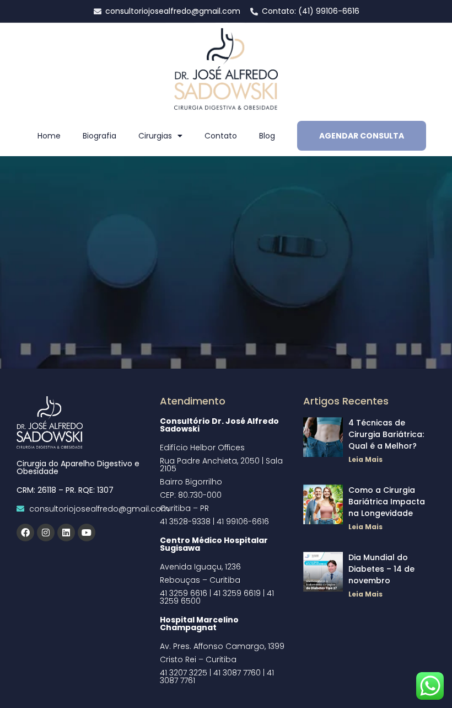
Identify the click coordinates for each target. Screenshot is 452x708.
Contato (221, 135)
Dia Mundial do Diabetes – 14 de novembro (381, 569)
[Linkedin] (66, 532)
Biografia (99, 135)
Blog (267, 135)
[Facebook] (25, 532)
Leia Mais (365, 459)
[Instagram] (46, 532)
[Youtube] (86, 532)
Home (49, 135)
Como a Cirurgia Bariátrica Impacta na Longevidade (386, 502)
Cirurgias (155, 135)
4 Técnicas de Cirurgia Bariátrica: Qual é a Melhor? (386, 434)
